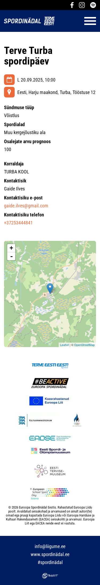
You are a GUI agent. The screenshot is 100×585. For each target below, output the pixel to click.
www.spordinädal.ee (50, 554)
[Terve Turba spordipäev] (50, 288)
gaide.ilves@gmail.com (26, 205)
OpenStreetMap (84, 345)
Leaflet (64, 345)
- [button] (11, 256)
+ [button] (11, 248)
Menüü (78, 21)
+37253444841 (18, 222)
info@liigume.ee (50, 546)
